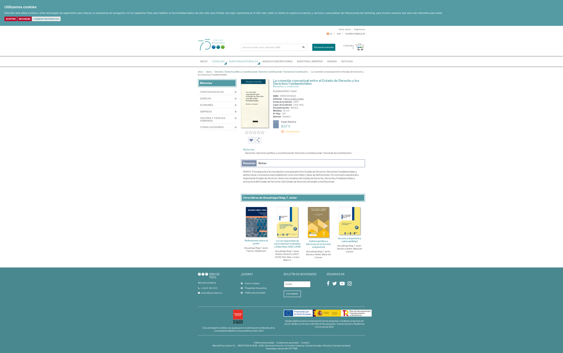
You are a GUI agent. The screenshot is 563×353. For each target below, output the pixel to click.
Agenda (332, 61)
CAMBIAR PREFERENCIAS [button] (46, 19)
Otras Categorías (212, 127)
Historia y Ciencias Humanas (212, 119)
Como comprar (252, 283)
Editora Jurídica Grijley (293, 99)
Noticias (347, 61)
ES (331, 34)
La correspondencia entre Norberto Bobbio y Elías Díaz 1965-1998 (287, 243)
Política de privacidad (255, 292)
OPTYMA (292, 348)
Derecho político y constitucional (241, 71)
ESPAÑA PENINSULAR (355, 34)
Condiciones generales (287, 342)
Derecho (218, 71)
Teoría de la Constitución (295, 71)
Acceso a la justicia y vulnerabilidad (349, 240)
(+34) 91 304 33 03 (209, 288)
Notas (262, 163)
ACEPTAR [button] (11, 19)
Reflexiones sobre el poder (256, 242)
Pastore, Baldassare (256, 251)
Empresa (206, 111)
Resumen (249, 163)
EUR (339, 34)
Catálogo (218, 61)
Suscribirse (292, 294)
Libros (209, 71)
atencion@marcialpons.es (211, 293)
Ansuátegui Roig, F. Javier (285, 91)
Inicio (205, 61)
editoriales (243, 61)
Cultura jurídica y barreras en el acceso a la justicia (318, 244)
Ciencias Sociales (212, 92)
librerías (310, 61)
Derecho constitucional (270, 71)
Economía (206, 105)
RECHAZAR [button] (24, 19)
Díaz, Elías (286, 257)
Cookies (305, 342)
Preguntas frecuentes (256, 288)
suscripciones (277, 61)
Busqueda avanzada (324, 47)
